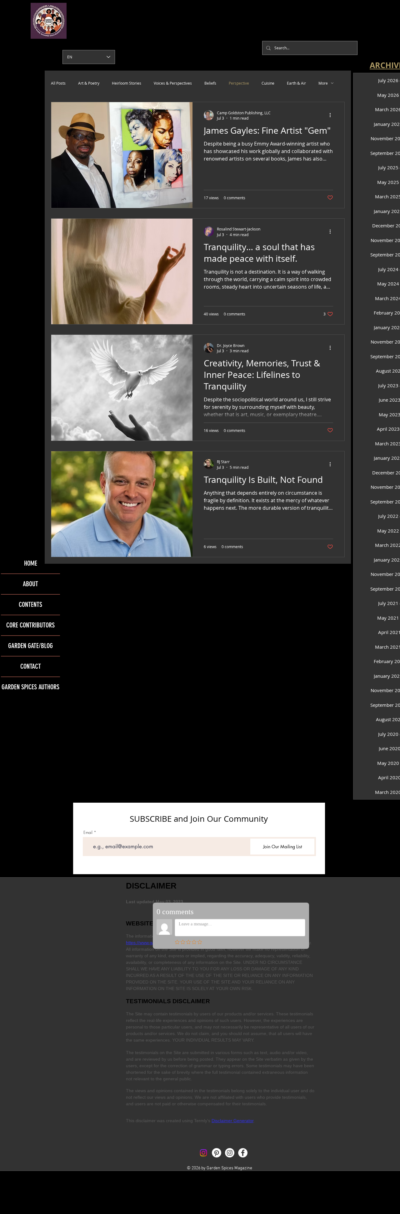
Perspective (239, 83)
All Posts (58, 83)
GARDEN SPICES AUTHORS (30, 687)
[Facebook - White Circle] (243, 1152)
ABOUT (30, 584)
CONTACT (30, 666)
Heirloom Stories (126, 83)
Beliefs (210, 83)
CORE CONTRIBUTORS (30, 625)
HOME (30, 563)
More (323, 83)
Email (87, 832)
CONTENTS (30, 604)
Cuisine (268, 83)
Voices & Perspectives (173, 83)
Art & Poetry (88, 83)
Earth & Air (296, 83)
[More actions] (332, 115)
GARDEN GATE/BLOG (30, 646)
